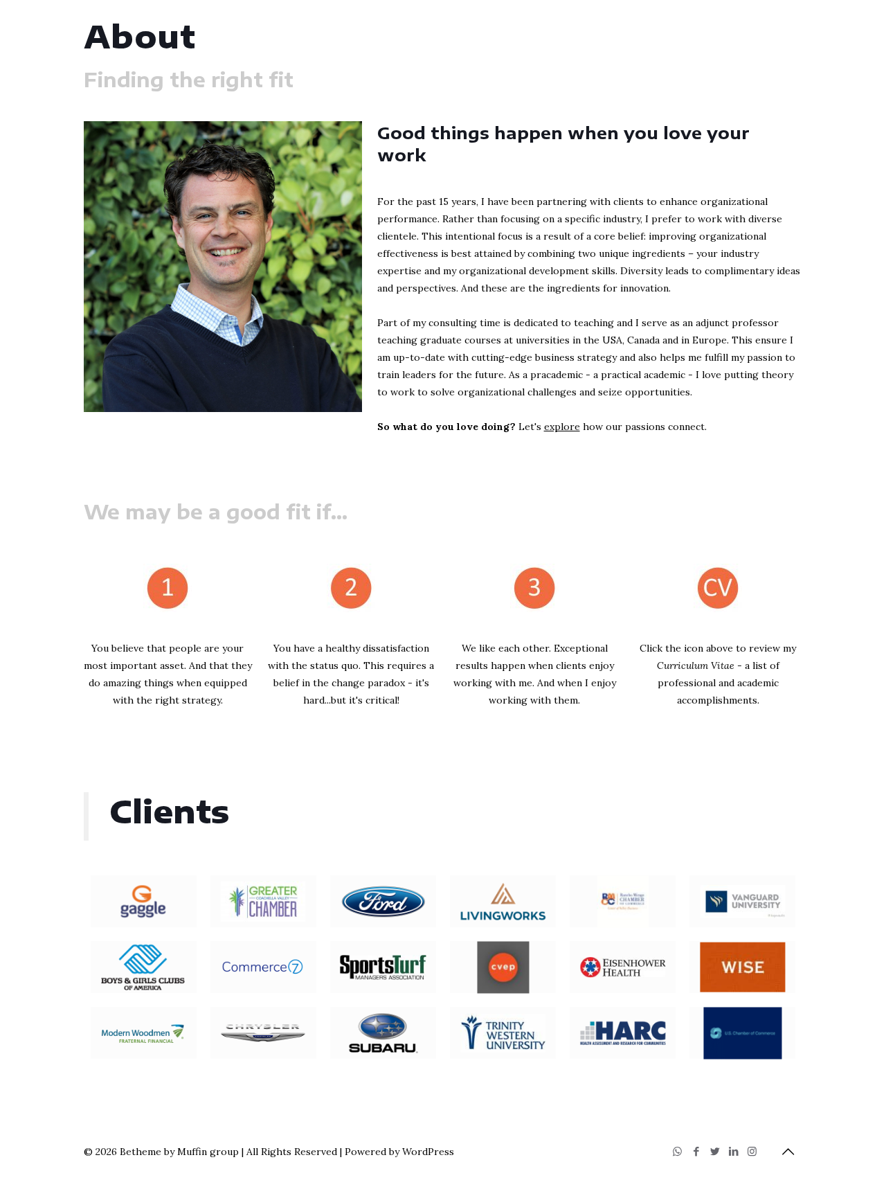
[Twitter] (714, 1151)
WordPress (428, 1151)
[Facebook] (696, 1151)
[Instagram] (752, 1151)
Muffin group (208, 1151)
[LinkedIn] (733, 1151)
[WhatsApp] (677, 1151)
